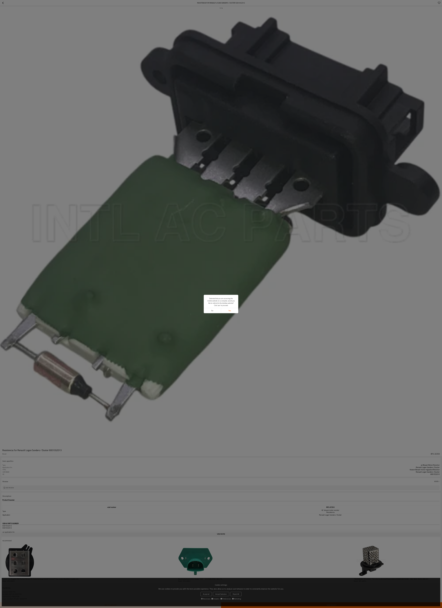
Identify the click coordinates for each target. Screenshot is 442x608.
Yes (229, 310)
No (212, 310)
